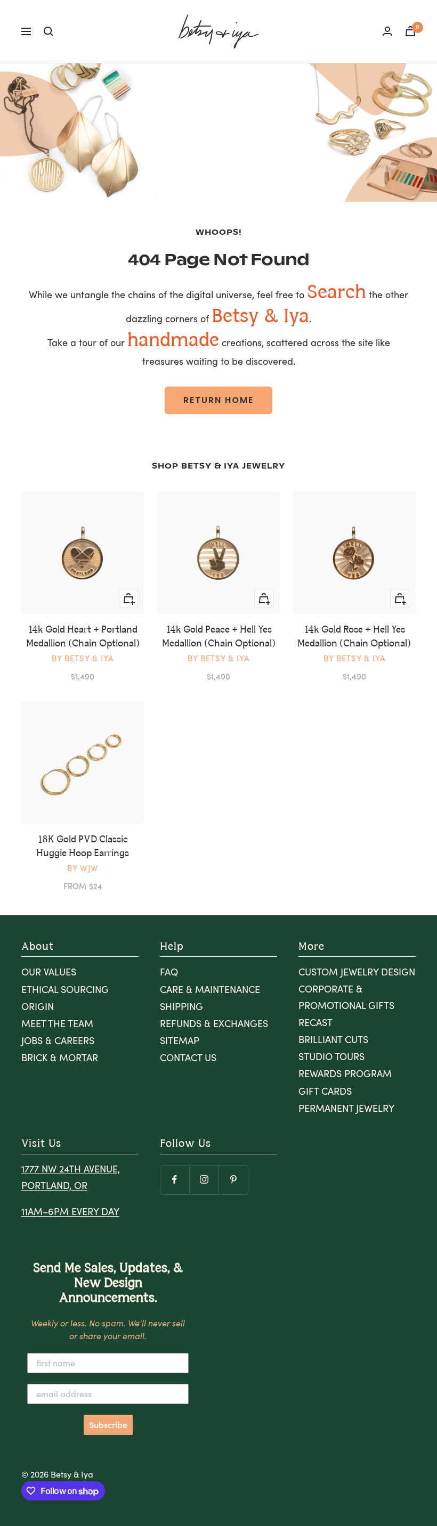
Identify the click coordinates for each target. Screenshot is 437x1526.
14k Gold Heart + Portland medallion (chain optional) (83, 637)
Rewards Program (345, 1073)
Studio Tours (331, 1056)
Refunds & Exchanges (214, 1023)
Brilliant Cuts (333, 1039)
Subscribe (108, 1425)
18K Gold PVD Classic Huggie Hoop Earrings (82, 846)
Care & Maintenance (210, 989)
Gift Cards (325, 1091)
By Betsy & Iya (83, 658)
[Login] (387, 31)
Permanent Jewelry (346, 1108)
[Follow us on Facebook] (174, 1179)
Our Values (48, 971)
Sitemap (179, 1040)
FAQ (169, 971)
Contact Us (188, 1057)
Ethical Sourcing (65, 989)
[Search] (48, 31)
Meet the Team (57, 1023)
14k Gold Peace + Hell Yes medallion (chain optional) (219, 637)
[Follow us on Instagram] (203, 1179)
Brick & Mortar (59, 1057)
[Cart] (410, 31)
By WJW (83, 868)
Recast (315, 1022)
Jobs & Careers (57, 1040)
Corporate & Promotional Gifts (346, 997)
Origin (37, 1006)
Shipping (181, 1006)
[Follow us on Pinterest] (233, 1179)
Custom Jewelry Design (356, 971)
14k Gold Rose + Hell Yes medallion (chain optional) (354, 637)
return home (218, 400)
